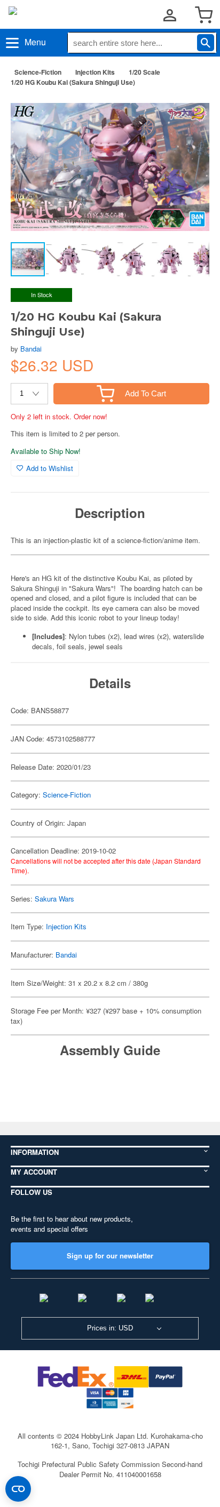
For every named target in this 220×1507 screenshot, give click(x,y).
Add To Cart (145, 393)
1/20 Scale (144, 72)
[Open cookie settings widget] (18, 1489)
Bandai (31, 349)
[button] (190, 111)
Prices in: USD (110, 1328)
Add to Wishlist (49, 468)
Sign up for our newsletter (110, 1255)
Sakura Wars (54, 899)
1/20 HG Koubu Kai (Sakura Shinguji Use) (73, 82)
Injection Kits (95, 72)
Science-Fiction (37, 72)
